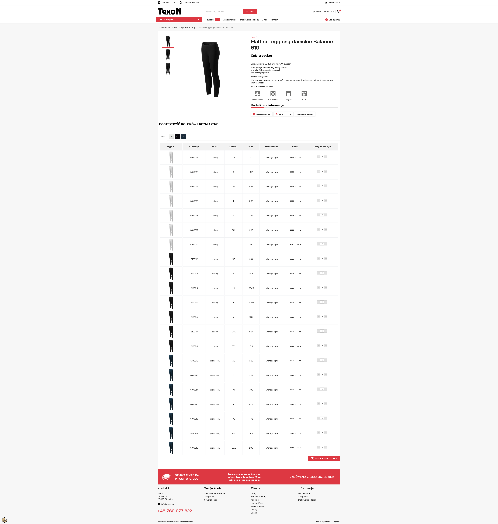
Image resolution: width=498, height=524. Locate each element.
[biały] (171, 136)
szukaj (250, 11)
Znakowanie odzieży (249, 19)
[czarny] (177, 136)
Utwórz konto (210, 499)
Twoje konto (213, 488)
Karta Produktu (285, 114)
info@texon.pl (334, 2)
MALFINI (254, 37)
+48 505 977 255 (191, 2)
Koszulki (255, 499)
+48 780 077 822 (169, 2)
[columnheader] (171, 146)
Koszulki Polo (257, 503)
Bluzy (253, 493)
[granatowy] (183, 136)
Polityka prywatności (323, 522)
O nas (264, 19)
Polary (254, 509)
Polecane (210, 19)
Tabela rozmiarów (263, 114)
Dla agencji (334, 19)
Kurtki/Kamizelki (258, 506)
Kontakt (274, 19)
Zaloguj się (209, 496)
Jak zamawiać (230, 19)
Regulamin (336, 522)
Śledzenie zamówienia (214, 493)
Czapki (254, 512)
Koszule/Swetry (258, 496)
